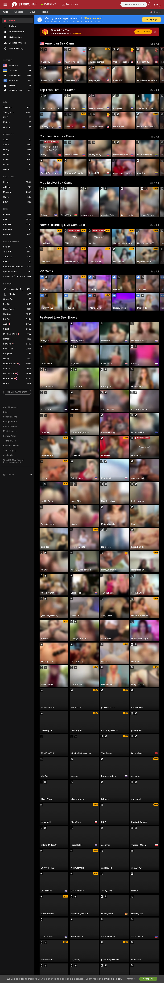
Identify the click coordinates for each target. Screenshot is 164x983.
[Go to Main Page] (24, 4)
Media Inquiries (10, 431)
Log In (155, 4)
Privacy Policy (9, 436)
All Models (8, 455)
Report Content (10, 426)
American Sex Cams (59, 43)
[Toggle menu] (5, 4)
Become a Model (11, 446)
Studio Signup (9, 450)
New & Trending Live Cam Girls (62, 225)
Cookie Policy (113, 979)
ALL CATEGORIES (19, 392)
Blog (5, 412)
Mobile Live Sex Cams (56, 183)
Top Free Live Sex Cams (57, 90)
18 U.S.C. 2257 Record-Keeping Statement (14, 461)
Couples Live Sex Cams (57, 136)
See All (154, 43)
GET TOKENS (143, 32)
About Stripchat (10, 407)
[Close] (155, 32)
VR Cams (46, 271)
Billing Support (10, 422)
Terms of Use (9, 441)
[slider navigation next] (157, 65)
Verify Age (151, 19)
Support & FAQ (10, 417)
